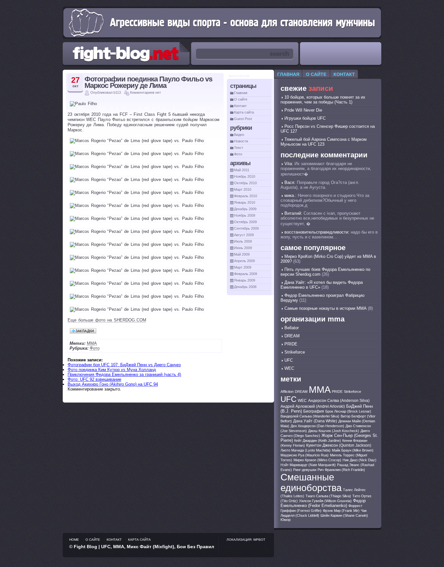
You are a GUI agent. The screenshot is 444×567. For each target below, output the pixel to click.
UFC (288, 360)
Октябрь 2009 (245, 222)
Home (74, 539)
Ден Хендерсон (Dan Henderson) (317, 426)
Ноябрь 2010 (244, 176)
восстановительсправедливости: (316, 232)
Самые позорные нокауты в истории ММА (325, 308)
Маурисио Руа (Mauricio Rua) (305, 455)
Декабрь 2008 (245, 287)
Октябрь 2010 (245, 183)
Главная (240, 93)
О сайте (240, 99)
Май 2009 (242, 254)
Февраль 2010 (245, 196)
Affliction (287, 391)
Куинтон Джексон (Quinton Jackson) (338, 445)
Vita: (288, 163)
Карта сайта (244, 112)
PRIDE (290, 344)
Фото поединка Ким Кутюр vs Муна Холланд (112, 369)
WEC (289, 368)
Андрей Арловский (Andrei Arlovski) (313, 406)
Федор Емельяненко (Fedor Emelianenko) (323, 503)
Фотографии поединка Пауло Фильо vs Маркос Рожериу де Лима (148, 82)
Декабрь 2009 (245, 209)
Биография (313, 411)
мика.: (290, 195)
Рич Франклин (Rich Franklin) (341, 470)
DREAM (292, 335)
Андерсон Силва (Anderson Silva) (339, 400)
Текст (238, 148)
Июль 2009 (243, 241)
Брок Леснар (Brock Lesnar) (348, 411)
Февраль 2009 (245, 274)
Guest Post (243, 119)
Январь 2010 (244, 202)
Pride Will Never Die (303, 110)
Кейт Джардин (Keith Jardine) (317, 440)
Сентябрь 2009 (246, 228)
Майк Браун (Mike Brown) (352, 450)
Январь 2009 (244, 280)
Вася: (289, 182)
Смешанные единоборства (311, 482)
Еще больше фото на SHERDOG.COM (107, 320)
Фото (94, 348)
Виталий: (293, 213)
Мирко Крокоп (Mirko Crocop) (317, 460)
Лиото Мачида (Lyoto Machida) (306, 450)
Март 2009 (242, 267)
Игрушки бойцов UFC (305, 118)
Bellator (291, 327)
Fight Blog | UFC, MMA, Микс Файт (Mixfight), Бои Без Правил (144, 546)
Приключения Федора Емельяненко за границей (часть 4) (124, 374)
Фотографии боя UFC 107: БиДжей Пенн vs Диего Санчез (124, 364)
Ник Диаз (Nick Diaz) (359, 460)
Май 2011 (241, 170)
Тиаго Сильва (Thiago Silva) (328, 496)
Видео (239, 135)
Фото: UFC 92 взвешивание (94, 379)
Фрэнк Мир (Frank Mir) (341, 511)
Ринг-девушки (304, 470)
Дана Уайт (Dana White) (315, 421)
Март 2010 (242, 189)
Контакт (240, 106)
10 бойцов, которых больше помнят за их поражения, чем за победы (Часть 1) (323, 99)
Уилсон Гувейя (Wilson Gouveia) (325, 501)
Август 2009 (244, 235)
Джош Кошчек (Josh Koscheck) (333, 431)
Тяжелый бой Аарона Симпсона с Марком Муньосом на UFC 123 (324, 142)
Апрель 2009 (244, 261)
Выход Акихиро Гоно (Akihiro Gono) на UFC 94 (113, 384)
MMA (92, 343)
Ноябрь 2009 (244, 215)
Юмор (286, 520)
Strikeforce (294, 352)
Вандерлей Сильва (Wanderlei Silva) (310, 416)
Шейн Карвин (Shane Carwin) (344, 515)
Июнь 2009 (243, 248)
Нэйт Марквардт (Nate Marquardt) (308, 465)
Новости (241, 141)
